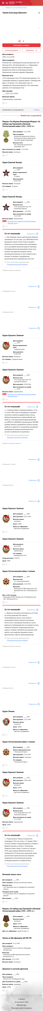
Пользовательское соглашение (21, 1008)
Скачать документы (11, 50)
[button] (19, 41)
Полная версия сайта (21, 1002)
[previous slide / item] (4, 27)
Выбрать (37, 110)
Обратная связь (21, 1005)
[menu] (3, 2)
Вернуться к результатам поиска (16, 8)
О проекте (21, 999)
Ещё (6, 103)
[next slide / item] (39, 27)
